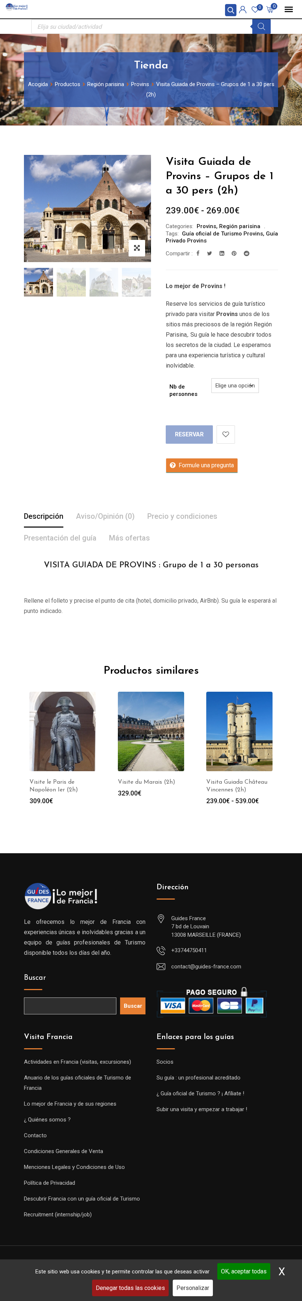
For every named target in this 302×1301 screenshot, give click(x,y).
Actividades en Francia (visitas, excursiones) (77, 1062)
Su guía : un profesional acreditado (198, 1077)
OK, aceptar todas (244, 1271)
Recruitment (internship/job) (58, 1214)
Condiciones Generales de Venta (63, 1151)
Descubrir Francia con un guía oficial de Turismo (82, 1198)
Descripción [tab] (43, 516)
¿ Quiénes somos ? (47, 1119)
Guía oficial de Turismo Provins (222, 233)
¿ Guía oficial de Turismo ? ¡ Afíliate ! (200, 1093)
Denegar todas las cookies (130, 1287)
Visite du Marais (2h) (146, 782)
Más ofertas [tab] (129, 537)
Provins (206, 226)
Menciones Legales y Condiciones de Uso (74, 1167)
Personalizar (192, 1287)
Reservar (189, 434)
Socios (165, 1062)
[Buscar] (261, 26)
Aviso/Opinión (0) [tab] (105, 516)
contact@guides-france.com (206, 966)
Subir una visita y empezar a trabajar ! (202, 1109)
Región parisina (239, 226)
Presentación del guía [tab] (60, 537)
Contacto (35, 1135)
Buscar (35, 978)
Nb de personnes (183, 390)
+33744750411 (189, 950)
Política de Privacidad (49, 1183)
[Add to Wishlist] (226, 434)
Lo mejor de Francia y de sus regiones (70, 1103)
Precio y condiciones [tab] (182, 516)
